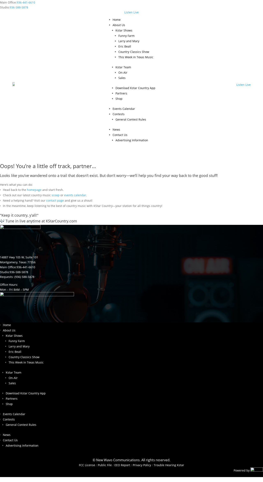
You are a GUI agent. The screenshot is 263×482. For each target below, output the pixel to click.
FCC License (87, 465)
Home (117, 20)
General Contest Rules (130, 119)
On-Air (122, 72)
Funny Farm (126, 36)
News (116, 129)
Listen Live (131, 12)
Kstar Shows (123, 30)
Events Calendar (124, 109)
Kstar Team (123, 67)
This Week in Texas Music (135, 57)
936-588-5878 (19, 7)
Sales (122, 78)
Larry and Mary (128, 41)
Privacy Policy (142, 465)
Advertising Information (131, 140)
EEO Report (122, 465)
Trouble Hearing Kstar (169, 465)
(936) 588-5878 (24, 277)
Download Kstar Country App (135, 88)
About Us (119, 25)
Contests (119, 114)
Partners (121, 93)
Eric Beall (124, 46)
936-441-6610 (26, 2)
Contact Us (120, 135)
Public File (105, 465)
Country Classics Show (133, 52)
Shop (118, 99)
